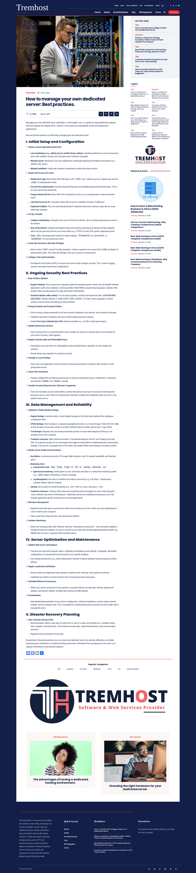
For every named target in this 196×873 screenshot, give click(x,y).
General (139, 35)
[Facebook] (170, 5)
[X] (176, 5)
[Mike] (28, 114)
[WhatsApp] (116, 114)
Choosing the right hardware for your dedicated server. (135, 787)
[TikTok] (160, 869)
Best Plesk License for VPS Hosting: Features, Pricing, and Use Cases (151, 50)
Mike (34, 114)
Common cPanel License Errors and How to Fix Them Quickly (151, 60)
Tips (137, 25)
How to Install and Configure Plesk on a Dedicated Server (150, 29)
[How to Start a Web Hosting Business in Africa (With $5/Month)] (150, 188)
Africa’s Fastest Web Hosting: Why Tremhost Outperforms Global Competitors (148, 225)
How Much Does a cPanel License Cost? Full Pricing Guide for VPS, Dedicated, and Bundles (160, 122)
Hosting (30, 93)
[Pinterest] (111, 114)
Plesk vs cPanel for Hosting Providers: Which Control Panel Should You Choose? (149, 40)
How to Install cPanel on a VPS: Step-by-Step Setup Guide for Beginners (149, 71)
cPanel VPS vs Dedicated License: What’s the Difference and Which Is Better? (161, 136)
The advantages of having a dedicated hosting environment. (60, 781)
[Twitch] (165, 869)
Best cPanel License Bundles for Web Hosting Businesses (139, 135)
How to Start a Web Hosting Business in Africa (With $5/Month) (147, 208)
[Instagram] (173, 5)
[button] (162, 5)
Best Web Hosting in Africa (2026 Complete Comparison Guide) (147, 237)
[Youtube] (178, 5)
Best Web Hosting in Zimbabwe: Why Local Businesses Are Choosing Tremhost (149, 262)
